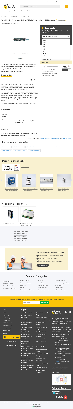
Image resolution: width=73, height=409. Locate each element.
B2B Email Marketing (8, 323)
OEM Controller (25, 16)
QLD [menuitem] (44, 44)
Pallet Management (41, 332)
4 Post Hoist (6, 281)
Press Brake (41, 283)
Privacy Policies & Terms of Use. (32, 403)
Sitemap (5, 333)
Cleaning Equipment (26, 320)
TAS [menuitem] (44, 56)
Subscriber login (11, 345)
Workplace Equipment (41, 367)
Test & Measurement (41, 341)
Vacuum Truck (58, 287)
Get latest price (61, 20)
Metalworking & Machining (42, 320)
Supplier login (11, 341)
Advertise (65, 2)
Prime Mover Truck (43, 285)
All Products (4, 16)
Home (4, 313)
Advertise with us (7, 328)
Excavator (23, 285)
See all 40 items (25, 167)
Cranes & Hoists (25, 332)
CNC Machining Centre (9, 288)
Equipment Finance (25, 283)
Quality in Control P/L (12, 23)
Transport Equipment (41, 344)
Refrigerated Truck (43, 287)
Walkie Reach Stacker (61, 290)
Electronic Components (27, 339)
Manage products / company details (50, 138)
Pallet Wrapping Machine (27, 290)
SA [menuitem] (44, 47)
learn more (42, 265)
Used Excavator (59, 285)
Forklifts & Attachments (27, 346)
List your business (11, 337)
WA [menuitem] (44, 49)
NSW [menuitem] (44, 40)
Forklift (22, 287)
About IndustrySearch (8, 318)
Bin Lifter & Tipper (8, 283)
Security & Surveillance (42, 339)
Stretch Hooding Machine (62, 283)
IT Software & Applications (27, 365)
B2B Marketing (6, 320)
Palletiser (40, 280)
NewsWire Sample (7, 325)
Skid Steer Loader (60, 280)
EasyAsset (58, 361)
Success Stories (7, 330)
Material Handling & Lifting (42, 317)
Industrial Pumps (25, 358)
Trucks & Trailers (40, 346)
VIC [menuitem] (44, 42)
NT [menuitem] (44, 51)
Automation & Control (14, 16)
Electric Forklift (24, 280)
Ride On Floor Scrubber (44, 290)
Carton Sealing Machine (9, 286)
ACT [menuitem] (44, 53)
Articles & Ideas (6, 315)
